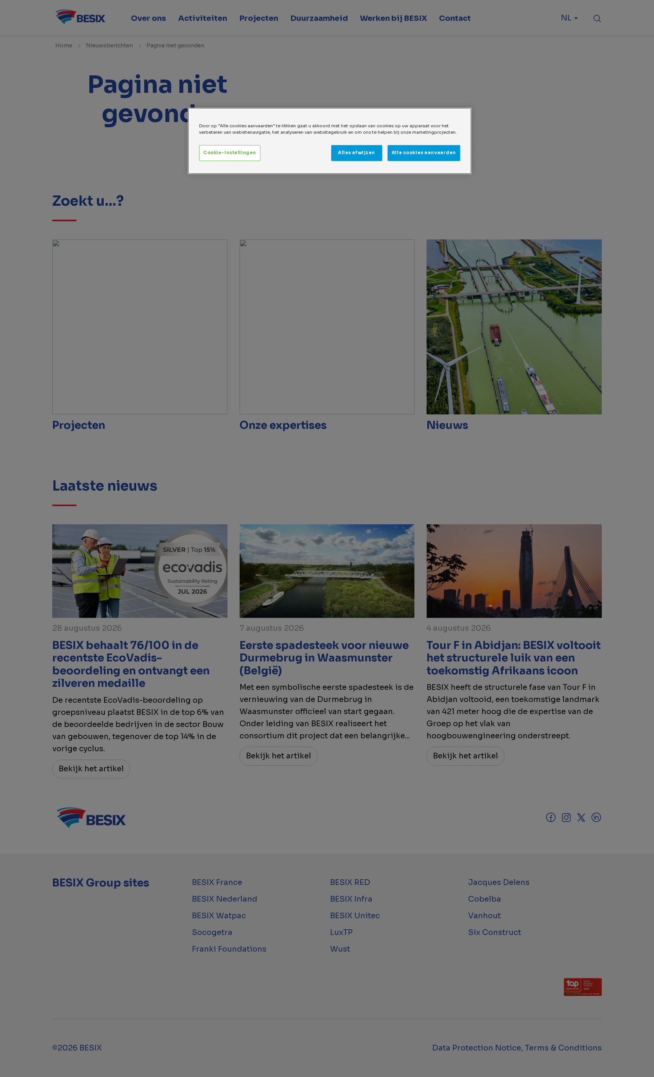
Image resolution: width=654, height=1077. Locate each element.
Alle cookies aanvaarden (424, 152)
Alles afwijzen (356, 152)
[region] (330, 141)
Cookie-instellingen (229, 152)
